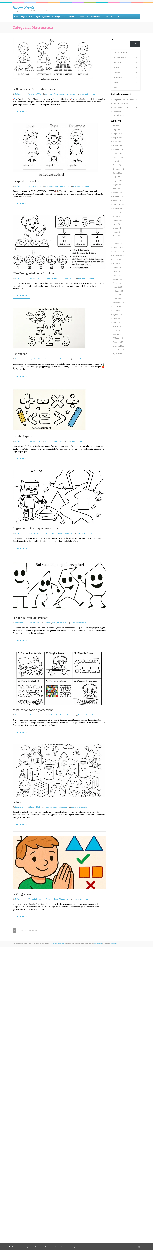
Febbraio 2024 (118, 244)
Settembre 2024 (118, 216)
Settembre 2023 (118, 263)
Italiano (71, 16)
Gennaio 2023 (118, 295)
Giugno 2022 (117, 322)
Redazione (19, 94)
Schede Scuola (23, 7)
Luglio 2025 (117, 177)
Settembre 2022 (118, 311)
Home (56, 94)
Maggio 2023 (117, 279)
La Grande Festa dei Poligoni (30, 618)
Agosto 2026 (117, 126)
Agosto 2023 (117, 267)
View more (79, 1247)
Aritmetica (49, 94)
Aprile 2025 (117, 189)
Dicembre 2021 (118, 346)
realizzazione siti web (57, 944)
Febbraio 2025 (118, 197)
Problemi (72, 94)
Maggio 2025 (117, 185)
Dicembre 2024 (118, 204)
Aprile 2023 (117, 283)
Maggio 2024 (117, 232)
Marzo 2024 (117, 240)
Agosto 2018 (117, 354)
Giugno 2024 (117, 228)
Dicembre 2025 (118, 157)
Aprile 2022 (117, 330)
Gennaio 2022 (118, 342)
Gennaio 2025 (118, 201)
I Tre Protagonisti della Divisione (33, 273)
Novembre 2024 (119, 208)
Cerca (113, 39)
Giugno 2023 (117, 275)
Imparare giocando (42, 16)
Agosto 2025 (117, 173)
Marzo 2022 (117, 334)
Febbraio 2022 (118, 338)
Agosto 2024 (117, 220)
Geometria (47, 623)
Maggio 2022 (117, 326)
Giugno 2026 (117, 134)
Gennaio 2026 (118, 153)
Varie (117, 16)
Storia (107, 16)
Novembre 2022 (119, 303)
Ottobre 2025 (117, 165)
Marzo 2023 (117, 287)
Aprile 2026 (117, 142)
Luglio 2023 (117, 271)
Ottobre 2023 (117, 259)
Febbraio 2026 (118, 149)
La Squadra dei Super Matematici (34, 89)
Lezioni (61, 278)
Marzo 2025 (117, 193)
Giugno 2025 (117, 181)
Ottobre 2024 (117, 212)
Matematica (95, 16)
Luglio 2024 (117, 224)
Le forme (18, 802)
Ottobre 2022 (117, 307)
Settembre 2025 (118, 169)
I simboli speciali (23, 436)
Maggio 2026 (117, 138)
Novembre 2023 (118, 256)
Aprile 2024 (117, 236)
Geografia (59, 16)
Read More (21, 112)
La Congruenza (22, 894)
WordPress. (113, 944)
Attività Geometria (50, 533)
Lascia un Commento (87, 94)
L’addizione (20, 354)
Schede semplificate (22, 16)
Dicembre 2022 (118, 299)
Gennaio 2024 (118, 248)
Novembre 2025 (119, 161)
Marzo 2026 (117, 145)
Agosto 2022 (117, 315)
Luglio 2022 (117, 318)
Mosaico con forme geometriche (33, 710)
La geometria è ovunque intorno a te (35, 528)
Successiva (33, 930)
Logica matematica (52, 186)
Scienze (82, 16)
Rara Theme (98, 944)
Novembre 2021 (118, 350)
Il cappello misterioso (26, 181)
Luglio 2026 (117, 130)
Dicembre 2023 (118, 252)
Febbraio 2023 (118, 291)
